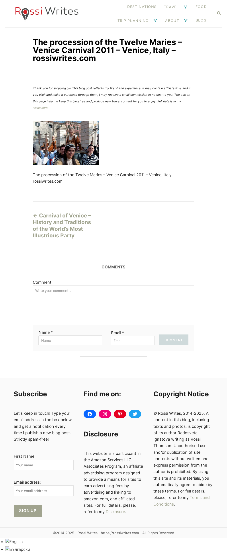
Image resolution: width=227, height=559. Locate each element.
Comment (42, 282)
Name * (46, 332)
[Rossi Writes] (47, 13)
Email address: (27, 482)
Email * (117, 332)
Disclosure (40, 107)
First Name (24, 456)
